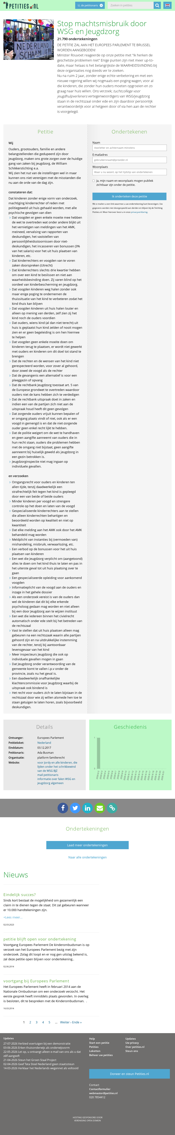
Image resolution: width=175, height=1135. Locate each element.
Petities (93, 1047)
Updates (130, 1038)
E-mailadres (100, 155)
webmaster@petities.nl (103, 1093)
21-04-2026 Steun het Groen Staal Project (29, 1060)
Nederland (44, 743)
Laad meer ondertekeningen (87, 845)
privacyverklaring (139, 212)
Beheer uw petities (101, 1055)
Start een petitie (99, 1042)
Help (92, 1038)
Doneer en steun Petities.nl (129, 1074)
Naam (96, 142)
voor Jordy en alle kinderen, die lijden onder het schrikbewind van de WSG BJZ (57, 767)
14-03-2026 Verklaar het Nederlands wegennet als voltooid (40, 1068)
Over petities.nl (134, 1047)
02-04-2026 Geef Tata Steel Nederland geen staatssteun (38, 1064)
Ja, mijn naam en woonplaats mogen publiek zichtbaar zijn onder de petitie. (124, 183)
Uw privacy (132, 1042)
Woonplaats (100, 167)
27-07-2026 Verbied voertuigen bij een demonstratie (36, 1043)
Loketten (94, 1051)
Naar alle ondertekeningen (87, 857)
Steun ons (131, 1051)
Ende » (77, 1022)
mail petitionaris (47, 775)
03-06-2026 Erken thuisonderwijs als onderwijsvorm (36, 1048)
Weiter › (65, 1022)
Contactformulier (99, 1089)
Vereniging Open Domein (87, 1120)
